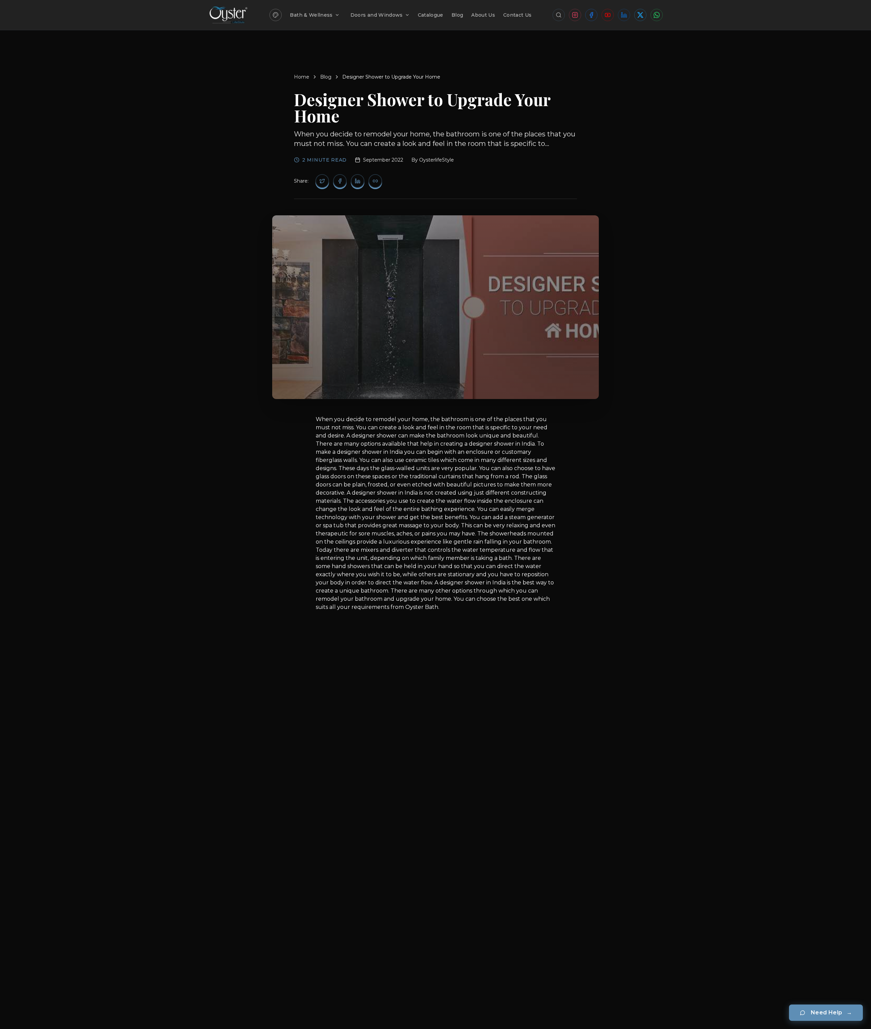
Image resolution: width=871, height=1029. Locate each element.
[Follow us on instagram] (575, 15)
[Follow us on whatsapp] (657, 15)
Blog (457, 15)
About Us (483, 15)
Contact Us (517, 15)
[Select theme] (275, 15)
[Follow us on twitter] (640, 15)
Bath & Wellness (311, 15)
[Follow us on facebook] (591, 15)
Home (301, 77)
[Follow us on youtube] (608, 15)
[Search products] (559, 15)
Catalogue (430, 15)
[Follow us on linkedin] (624, 15)
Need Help (831, 1012)
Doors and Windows (376, 15)
